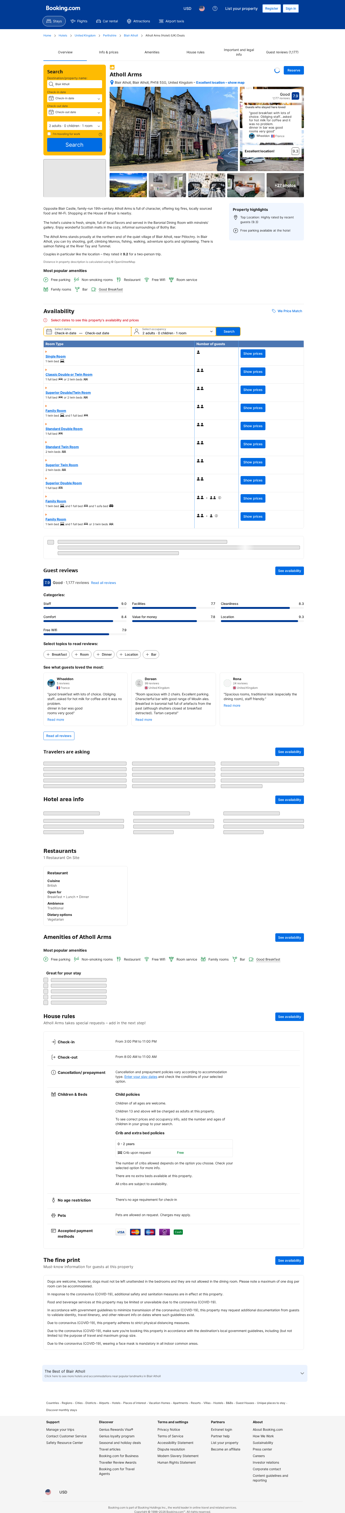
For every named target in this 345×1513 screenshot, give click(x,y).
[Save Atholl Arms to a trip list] (277, 70)
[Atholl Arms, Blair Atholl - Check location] (112, 82)
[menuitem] (54, 21)
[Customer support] (215, 8)
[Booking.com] (63, 8)
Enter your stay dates (140, 1267)
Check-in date (56, 92)
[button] (74, 126)
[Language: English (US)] (201, 8)
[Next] (298, 127)
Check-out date (57, 106)
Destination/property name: (67, 78)
